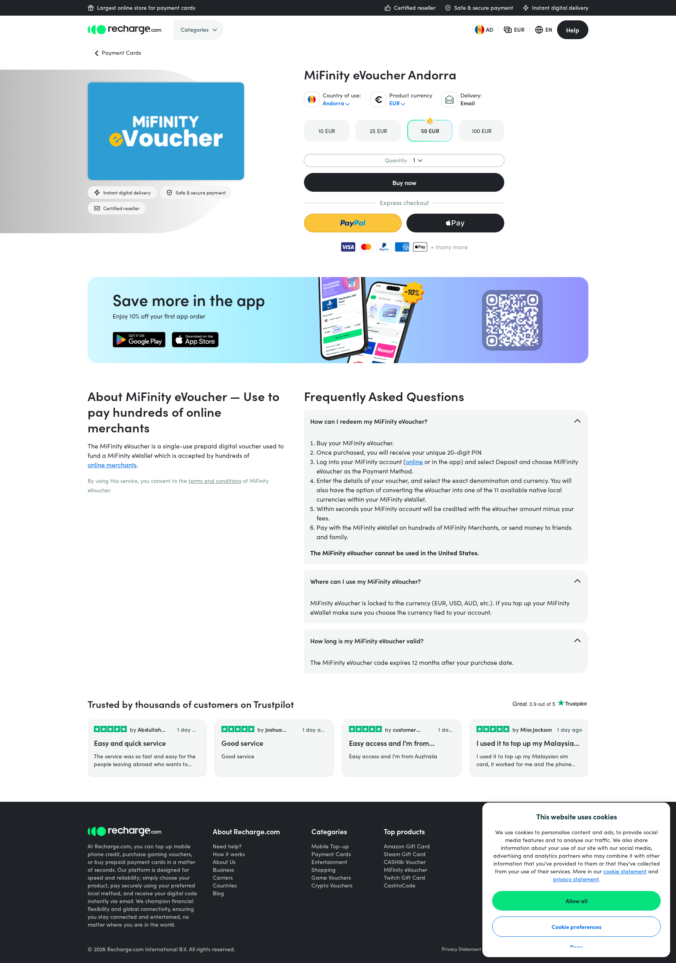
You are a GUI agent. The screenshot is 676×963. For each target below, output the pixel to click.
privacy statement (576, 879)
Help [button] (572, 29)
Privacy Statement (461, 949)
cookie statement (625, 871)
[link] (139, 339)
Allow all (577, 901)
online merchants (112, 465)
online (414, 461)
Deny (576, 947)
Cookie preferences (577, 927)
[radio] (326, 131)
